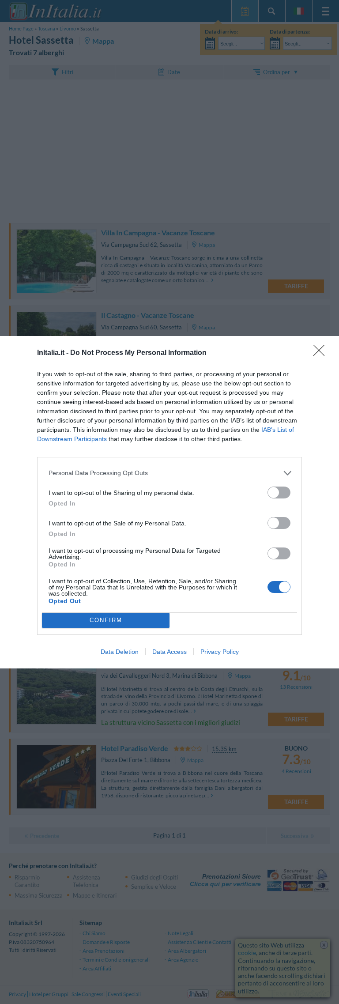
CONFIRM (106, 620)
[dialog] (169, 502)
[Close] (321, 353)
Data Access (169, 651)
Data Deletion (120, 651)
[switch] (278, 492)
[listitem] (169, 473)
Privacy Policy (219, 651)
